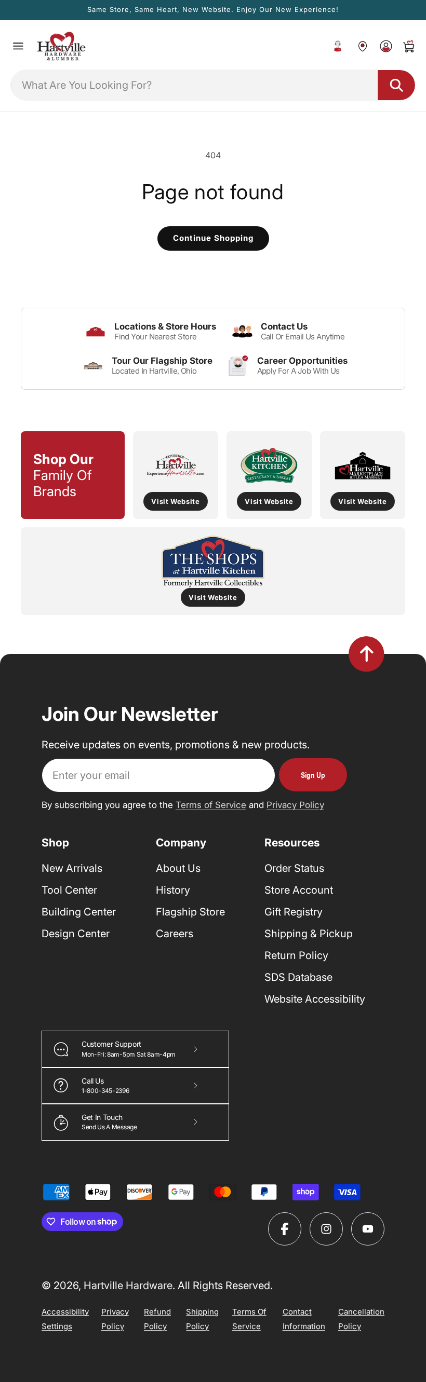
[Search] (396, 85)
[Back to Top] (366, 654)
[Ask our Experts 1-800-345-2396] (337, 46)
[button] (18, 46)
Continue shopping (213, 238)
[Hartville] (362, 46)
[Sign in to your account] (385, 46)
